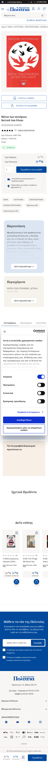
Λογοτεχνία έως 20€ (10, 211)
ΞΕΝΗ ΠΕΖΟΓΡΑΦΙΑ (32, 27)
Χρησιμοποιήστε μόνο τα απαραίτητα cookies (24, 429)
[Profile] (38, 9)
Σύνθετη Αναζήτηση (37, 20)
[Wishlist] (33, 9)
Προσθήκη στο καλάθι (31, 169)
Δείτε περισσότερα (24, 266)
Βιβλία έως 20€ (32, 205)
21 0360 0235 (42, 2)
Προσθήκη (37, 757)
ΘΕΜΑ (10, 27)
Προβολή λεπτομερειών (28, 412)
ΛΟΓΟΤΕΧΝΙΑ (18, 27)
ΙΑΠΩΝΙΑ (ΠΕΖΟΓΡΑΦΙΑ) (12, 205)
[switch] (41, 385)
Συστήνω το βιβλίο (26, 98)
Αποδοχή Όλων (24, 420)
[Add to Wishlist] (23, 757)
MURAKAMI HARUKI (11, 125)
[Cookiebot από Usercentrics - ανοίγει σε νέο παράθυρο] (34, 331)
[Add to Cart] (16, 581)
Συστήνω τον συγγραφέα (26, 105)
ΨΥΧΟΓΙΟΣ (12, 139)
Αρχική (3, 27)
